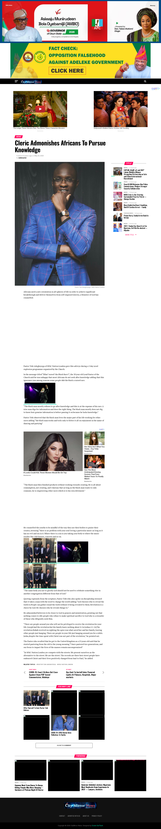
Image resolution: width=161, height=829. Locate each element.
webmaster (23, 158)
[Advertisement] (64, 316)
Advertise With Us (74, 816)
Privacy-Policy (97, 816)
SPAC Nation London (65, 664)
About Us (86, 816)
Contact (62, 816)
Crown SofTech (97, 826)
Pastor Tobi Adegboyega (46, 664)
